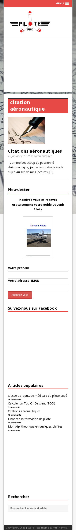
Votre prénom (18, 268)
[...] (51, 172)
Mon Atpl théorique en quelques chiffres (35, 426)
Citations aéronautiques (35, 151)
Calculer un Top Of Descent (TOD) (31, 403)
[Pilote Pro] (38, 32)
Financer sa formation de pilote (29, 419)
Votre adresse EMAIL (23, 281)
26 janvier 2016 (17, 156)
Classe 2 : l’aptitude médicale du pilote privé (37, 396)
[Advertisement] (38, 65)
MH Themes (60, 527)
